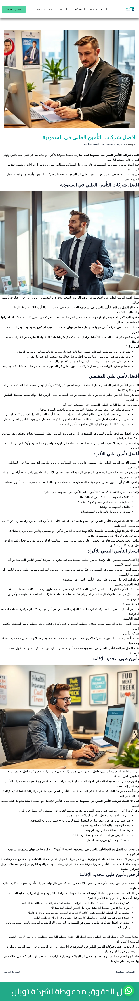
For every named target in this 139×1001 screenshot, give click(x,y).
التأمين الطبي (112, 462)
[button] (79, 9)
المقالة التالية (10, 972)
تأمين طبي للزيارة (29, 531)
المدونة (64, 9)
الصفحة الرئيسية (98, 9)
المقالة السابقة (127, 972)
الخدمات (80, 9)
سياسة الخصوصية (45, 9)
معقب (129, 144)
